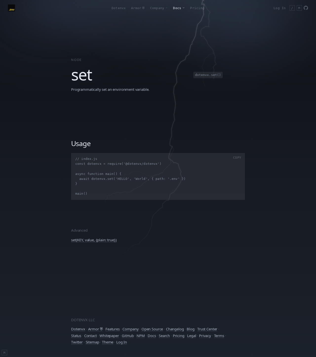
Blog (190, 328)
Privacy (205, 335)
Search (164, 335)
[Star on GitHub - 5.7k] (306, 8)
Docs (152, 335)
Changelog (175, 328)
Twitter (77, 341)
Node (76, 60)
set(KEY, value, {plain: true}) (94, 239)
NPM (141, 335)
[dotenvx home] (11, 8)
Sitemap (92, 341)
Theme (107, 341)
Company (130, 328)
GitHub (128, 335)
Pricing (197, 8)
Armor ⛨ (95, 328)
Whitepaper (109, 335)
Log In (280, 8)
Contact (90, 335)
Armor (138, 8)
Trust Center (207, 328)
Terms (219, 335)
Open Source (152, 328)
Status (76, 335)
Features (112, 328)
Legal (191, 335)
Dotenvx (119, 8)
